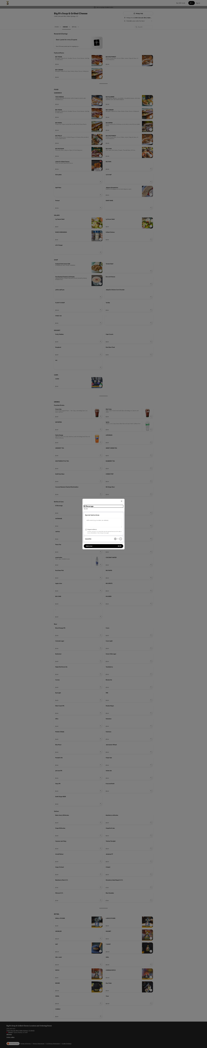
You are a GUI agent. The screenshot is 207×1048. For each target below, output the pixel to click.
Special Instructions (92, 515)
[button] (103, 546)
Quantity (88, 539)
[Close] (121, 501)
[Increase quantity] (120, 539)
